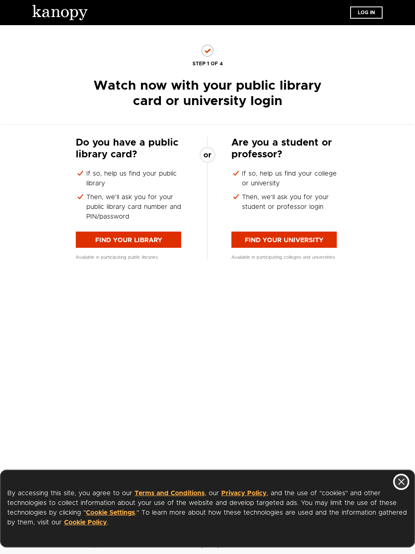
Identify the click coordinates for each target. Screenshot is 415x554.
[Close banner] (401, 481)
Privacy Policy (244, 493)
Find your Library (128, 240)
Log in (366, 12)
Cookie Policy (85, 522)
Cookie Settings (110, 512)
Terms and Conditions (170, 493)
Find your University (284, 240)
